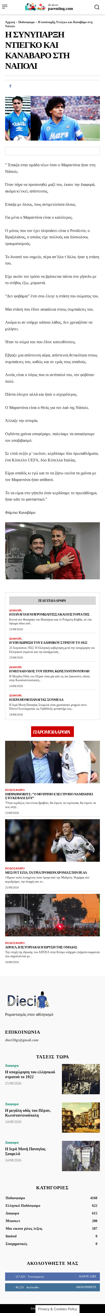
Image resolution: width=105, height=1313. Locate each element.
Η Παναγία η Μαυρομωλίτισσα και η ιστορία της (49, 614)
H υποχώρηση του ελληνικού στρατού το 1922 (48, 643)
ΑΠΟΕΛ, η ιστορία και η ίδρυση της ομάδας (41, 947)
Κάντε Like (87, 1276)
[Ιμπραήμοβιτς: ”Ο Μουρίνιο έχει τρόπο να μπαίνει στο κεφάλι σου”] (52, 762)
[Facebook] (10, 86)
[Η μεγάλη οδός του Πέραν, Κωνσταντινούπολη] (81, 1117)
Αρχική (10, 22)
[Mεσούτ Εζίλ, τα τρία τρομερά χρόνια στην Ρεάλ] (52, 840)
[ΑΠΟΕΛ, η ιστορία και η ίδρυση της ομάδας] (52, 915)
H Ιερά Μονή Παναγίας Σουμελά (36, 700)
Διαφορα (15, 610)
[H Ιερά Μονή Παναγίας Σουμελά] (81, 1156)
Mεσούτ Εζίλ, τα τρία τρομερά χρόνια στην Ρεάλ (46, 872)
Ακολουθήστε (86, 1287)
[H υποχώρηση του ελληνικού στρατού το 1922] (81, 1079)
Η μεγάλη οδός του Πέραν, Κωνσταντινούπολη (49, 671)
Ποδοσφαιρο (26, 22)
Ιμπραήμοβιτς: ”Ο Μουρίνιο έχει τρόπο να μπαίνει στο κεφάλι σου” (49, 796)
